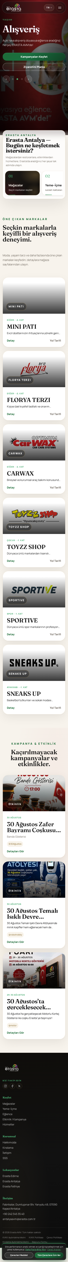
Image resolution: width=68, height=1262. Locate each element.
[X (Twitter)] (19, 1086)
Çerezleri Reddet (19, 1255)
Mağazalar (9, 1103)
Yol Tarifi (55, 340)
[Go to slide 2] (17, 79)
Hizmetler (8, 1124)
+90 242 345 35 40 (13, 1214)
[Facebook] (12, 1086)
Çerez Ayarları (54, 1249)
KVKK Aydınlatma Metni (14, 1237)
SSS (5, 1158)
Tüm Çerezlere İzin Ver (49, 1255)
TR (48, 7)
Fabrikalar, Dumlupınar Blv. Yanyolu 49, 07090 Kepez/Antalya (30, 1207)
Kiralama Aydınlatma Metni (16, 1241)
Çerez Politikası (54, 1237)
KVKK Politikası (36, 1237)
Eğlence (7, 1114)
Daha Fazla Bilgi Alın (35, 1249)
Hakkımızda (9, 1142)
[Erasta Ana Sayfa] (34, 1068)
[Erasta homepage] (14, 7)
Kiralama (8, 1147)
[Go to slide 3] (22, 79)
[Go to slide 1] (13, 79)
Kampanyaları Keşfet (34, 56)
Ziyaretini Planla (34, 67)
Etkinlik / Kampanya (14, 1119)
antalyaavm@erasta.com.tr (19, 1219)
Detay (11, 340)
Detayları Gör (15, 851)
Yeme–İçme (10, 1109)
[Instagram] (5, 1086)
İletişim (7, 1153)
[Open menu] (60, 7)
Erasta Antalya (11, 1181)
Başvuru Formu (39, 1241)
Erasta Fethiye (11, 1186)
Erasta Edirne (11, 1176)
